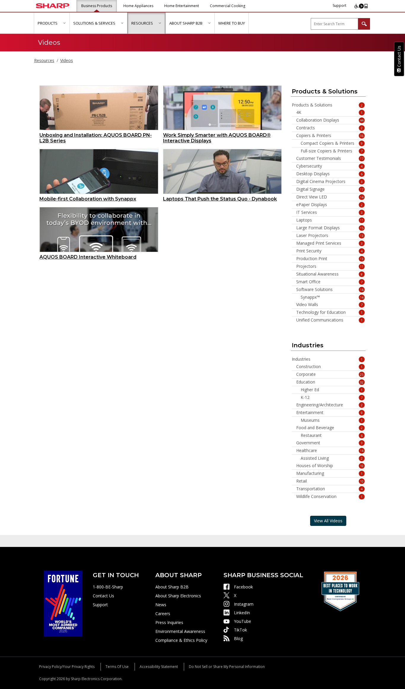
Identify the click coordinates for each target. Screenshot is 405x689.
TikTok (240, 630)
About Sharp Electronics (178, 596)
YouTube (242, 621)
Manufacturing (329, 473)
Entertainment (329, 412)
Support (339, 5)
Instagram (243, 604)
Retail (330, 481)
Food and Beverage (329, 427)
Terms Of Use (117, 666)
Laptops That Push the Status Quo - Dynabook (220, 199)
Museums (332, 420)
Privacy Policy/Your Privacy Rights (67, 666)
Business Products (96, 5)
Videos (66, 60)
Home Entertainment (181, 5)
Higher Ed (332, 389)
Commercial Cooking (227, 5)
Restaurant (332, 435)
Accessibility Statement (159, 666)
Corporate (330, 374)
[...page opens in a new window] (63, 603)
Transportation (329, 488)
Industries (327, 359)
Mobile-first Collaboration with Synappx (87, 199)
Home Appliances (138, 5)
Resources (44, 60)
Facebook (243, 587)
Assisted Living (332, 458)
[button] (64, 23)
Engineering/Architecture (329, 405)
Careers (162, 613)
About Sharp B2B (172, 587)
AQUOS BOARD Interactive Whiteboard (87, 257)
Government (329, 442)
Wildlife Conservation (329, 496)
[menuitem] (51, 23)
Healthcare (330, 450)
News (160, 604)
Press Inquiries (169, 622)
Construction (329, 366)
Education (330, 382)
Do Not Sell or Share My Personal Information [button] (227, 666)
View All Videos (328, 520)
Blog (238, 638)
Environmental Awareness (180, 631)
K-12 (332, 397)
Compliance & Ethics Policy (181, 640)
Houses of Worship (330, 465)
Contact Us (103, 596)
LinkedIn (242, 612)
